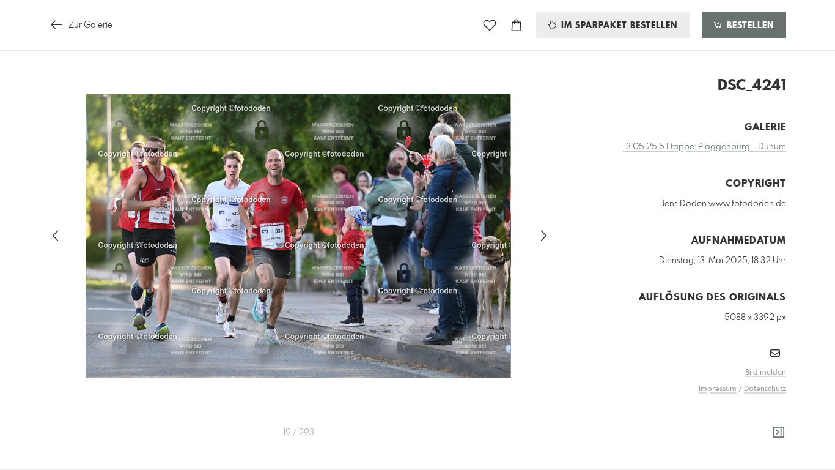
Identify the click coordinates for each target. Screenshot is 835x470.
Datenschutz (765, 389)
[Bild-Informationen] (778, 432)
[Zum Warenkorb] (516, 25)
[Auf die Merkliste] (489, 25)
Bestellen (749, 25)
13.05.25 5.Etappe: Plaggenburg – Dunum (704, 147)
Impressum (718, 389)
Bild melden (765, 372)
